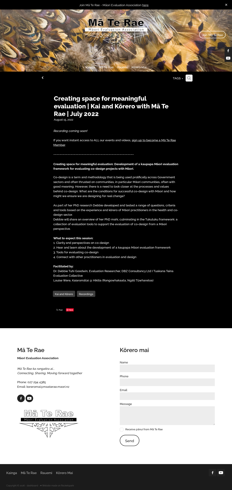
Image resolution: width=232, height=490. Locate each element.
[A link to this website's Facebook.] (21, 398)
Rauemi (122, 67)
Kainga (90, 67)
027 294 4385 (36, 382)
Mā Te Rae (106, 67)
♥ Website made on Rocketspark (57, 485)
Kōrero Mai (138, 67)
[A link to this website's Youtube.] (29, 398)
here (145, 5)
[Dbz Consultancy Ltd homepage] (116, 34)
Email (123, 390)
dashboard (32, 485)
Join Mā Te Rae (212, 35)
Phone (124, 376)
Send (129, 440)
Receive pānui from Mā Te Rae (144, 429)
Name (124, 362)
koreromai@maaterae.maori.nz (48, 386)
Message (126, 403)
